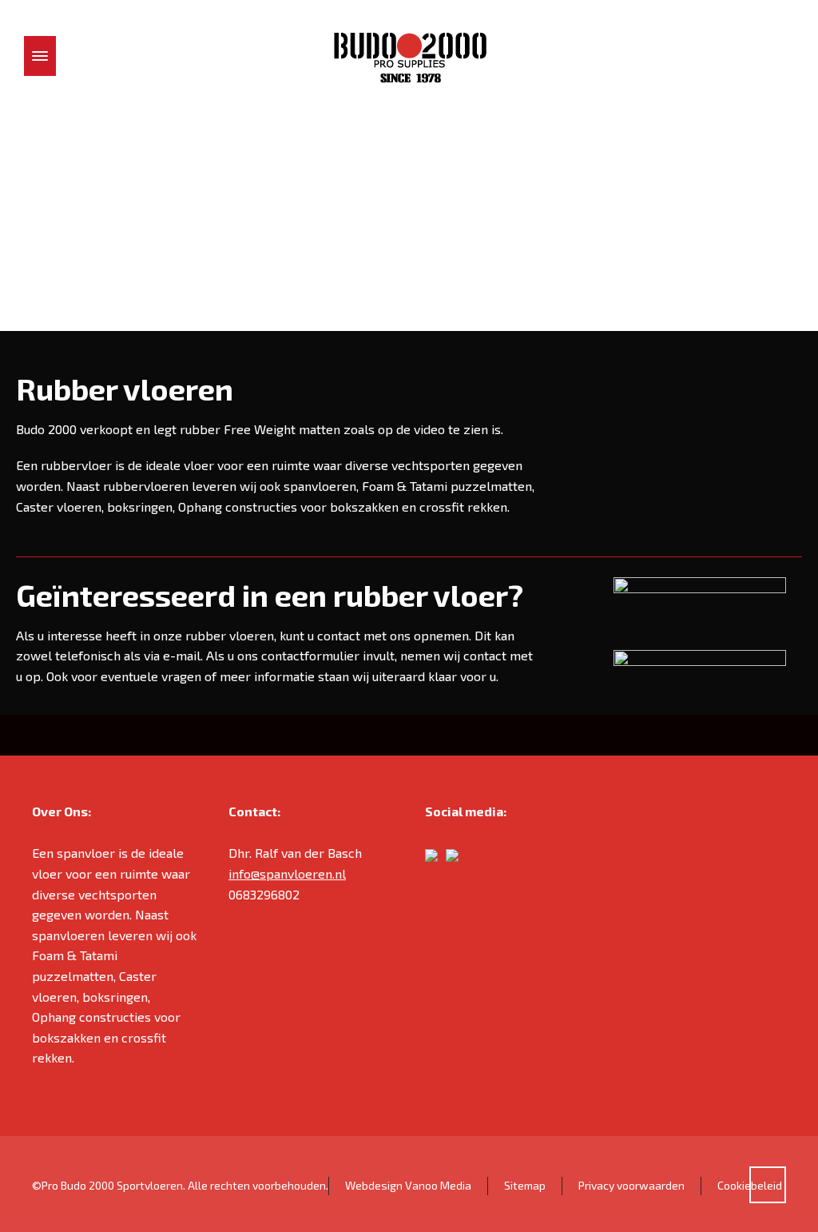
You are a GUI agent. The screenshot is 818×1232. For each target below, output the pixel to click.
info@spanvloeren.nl (287, 873)
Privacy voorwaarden (631, 1185)
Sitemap (525, 1185)
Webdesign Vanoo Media (408, 1185)
